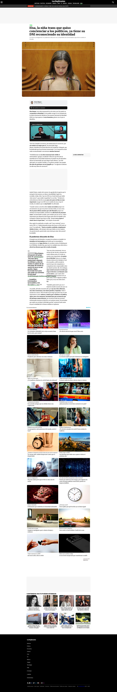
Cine (58, 3)
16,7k (35, 683)
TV (61, 3)
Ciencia (54, 3)
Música (65, 3)
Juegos (70, 3)
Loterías (29, 674)
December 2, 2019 (33, 285)
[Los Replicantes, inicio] (58, 1)
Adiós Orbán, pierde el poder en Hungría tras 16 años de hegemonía (67, 626)
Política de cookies (63, 686)
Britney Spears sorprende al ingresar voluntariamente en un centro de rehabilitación (50, 626)
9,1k (40, 683)
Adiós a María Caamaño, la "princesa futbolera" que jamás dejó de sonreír (66, 609)
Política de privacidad (54, 686)
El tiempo (29, 670)
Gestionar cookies (71, 686)
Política (42, 3)
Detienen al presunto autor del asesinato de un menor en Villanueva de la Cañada (83, 626)
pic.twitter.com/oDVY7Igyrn (46, 276)
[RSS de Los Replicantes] (28, 683)
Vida (81, 3)
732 (43, 683)
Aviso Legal (36, 686)
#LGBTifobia (32, 276)
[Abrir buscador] (113, 2)
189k (31, 683)
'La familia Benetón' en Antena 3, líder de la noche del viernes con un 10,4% (48, 6)
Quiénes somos (30, 686)
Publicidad (42, 686)
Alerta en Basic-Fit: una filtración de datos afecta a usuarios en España (34, 626)
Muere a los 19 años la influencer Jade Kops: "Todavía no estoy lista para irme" (34, 609)
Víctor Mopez (38, 102)
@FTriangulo (38, 257)
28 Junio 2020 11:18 (38, 103)
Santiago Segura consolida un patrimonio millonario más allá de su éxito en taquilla (83, 609)
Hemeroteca (30, 677)
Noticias (37, 3)
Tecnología (76, 3)
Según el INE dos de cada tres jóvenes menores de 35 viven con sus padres (50, 609)
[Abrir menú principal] (2, 2)
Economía (48, 3)
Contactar (47, 686)
